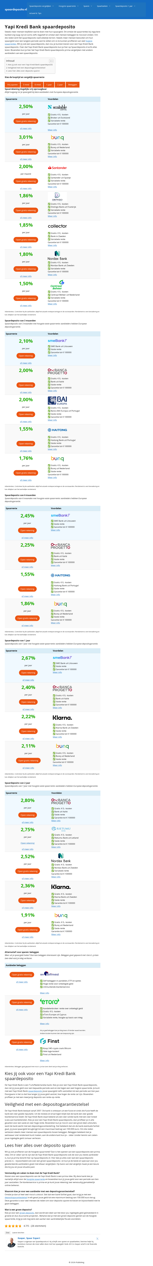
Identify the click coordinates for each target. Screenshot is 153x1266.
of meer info (26, 128)
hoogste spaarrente (36, 1179)
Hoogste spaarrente (67, 6)
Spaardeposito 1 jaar (124, 6)
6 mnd (38, 84)
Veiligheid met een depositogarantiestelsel (26, 67)
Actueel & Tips (35, 13)
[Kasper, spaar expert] (11, 1246)
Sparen (86, 6)
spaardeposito (35, 1091)
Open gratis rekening (26, 121)
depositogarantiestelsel (16, 1197)
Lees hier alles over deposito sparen (24, 71)
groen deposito (27, 1212)
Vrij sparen (12, 84)
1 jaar (49, 84)
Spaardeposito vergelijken (40, 6)
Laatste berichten (18, 1233)
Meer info (52, 129)
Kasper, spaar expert (29, 1238)
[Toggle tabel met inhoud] (50, 61)
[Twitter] (97, 1238)
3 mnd (26, 84)
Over (7, 1233)
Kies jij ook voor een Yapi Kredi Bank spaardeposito (30, 64)
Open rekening (26, 355)
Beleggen (72, 84)
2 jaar (60, 84)
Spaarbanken (102, 6)
